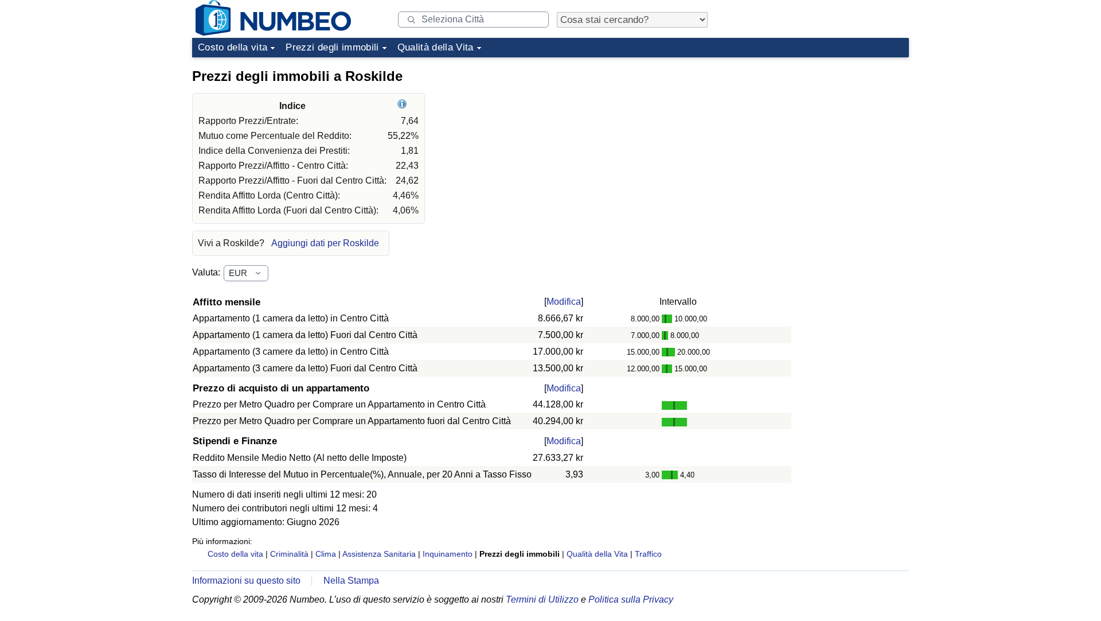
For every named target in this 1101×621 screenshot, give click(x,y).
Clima (325, 553)
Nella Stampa (351, 580)
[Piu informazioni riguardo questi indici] (403, 106)
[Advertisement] (823, 134)
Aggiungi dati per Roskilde (325, 243)
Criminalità (289, 553)
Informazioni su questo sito (246, 580)
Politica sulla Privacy (630, 599)
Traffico (648, 553)
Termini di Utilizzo (542, 599)
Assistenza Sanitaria (379, 553)
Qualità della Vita (435, 47)
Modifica (563, 301)
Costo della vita (232, 47)
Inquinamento (448, 553)
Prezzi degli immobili (332, 47)
